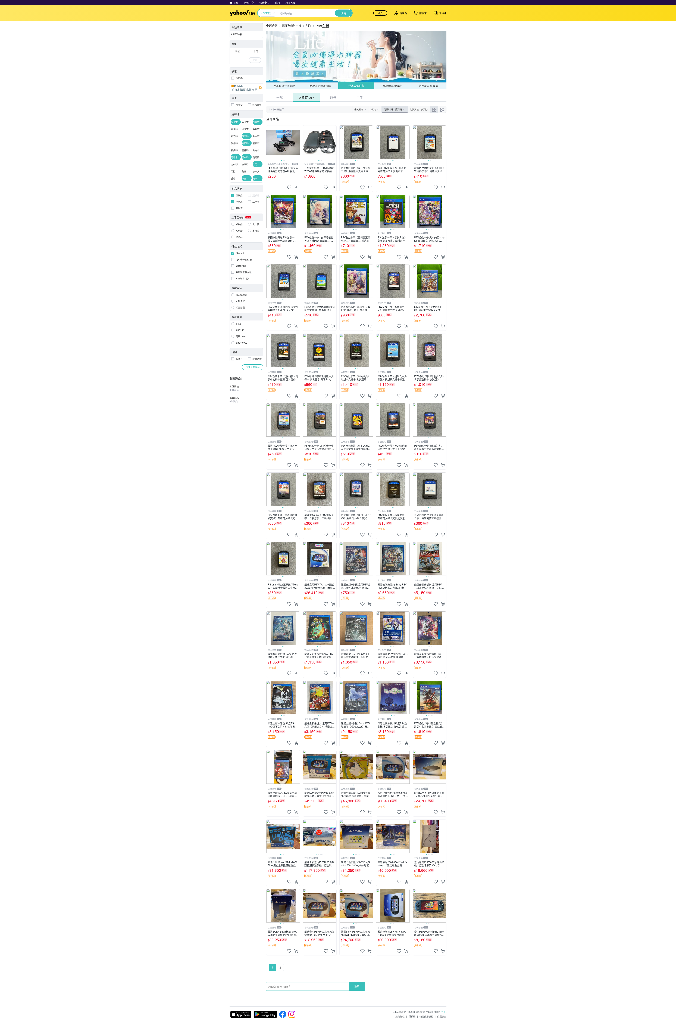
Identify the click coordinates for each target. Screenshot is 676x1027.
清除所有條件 (252, 367)
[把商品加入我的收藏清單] (289, 187)
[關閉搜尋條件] (273, 13)
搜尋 (356, 986)
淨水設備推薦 (356, 86)
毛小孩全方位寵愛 (284, 86)
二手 (360, 97)
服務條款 (400, 1016)
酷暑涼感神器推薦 (320, 86)
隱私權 (412, 1016)
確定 (255, 60)
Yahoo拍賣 (242, 13)
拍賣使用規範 (426, 1016)
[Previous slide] (268, 142)
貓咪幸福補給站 (392, 85)
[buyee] (246, 88)
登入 (380, 13)
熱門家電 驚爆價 (428, 86)
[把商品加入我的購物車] (296, 187)
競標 (333, 97)
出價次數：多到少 (419, 109)
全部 (279, 97)
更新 (443, 1012)
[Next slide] (297, 142)
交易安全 (441, 1016)
